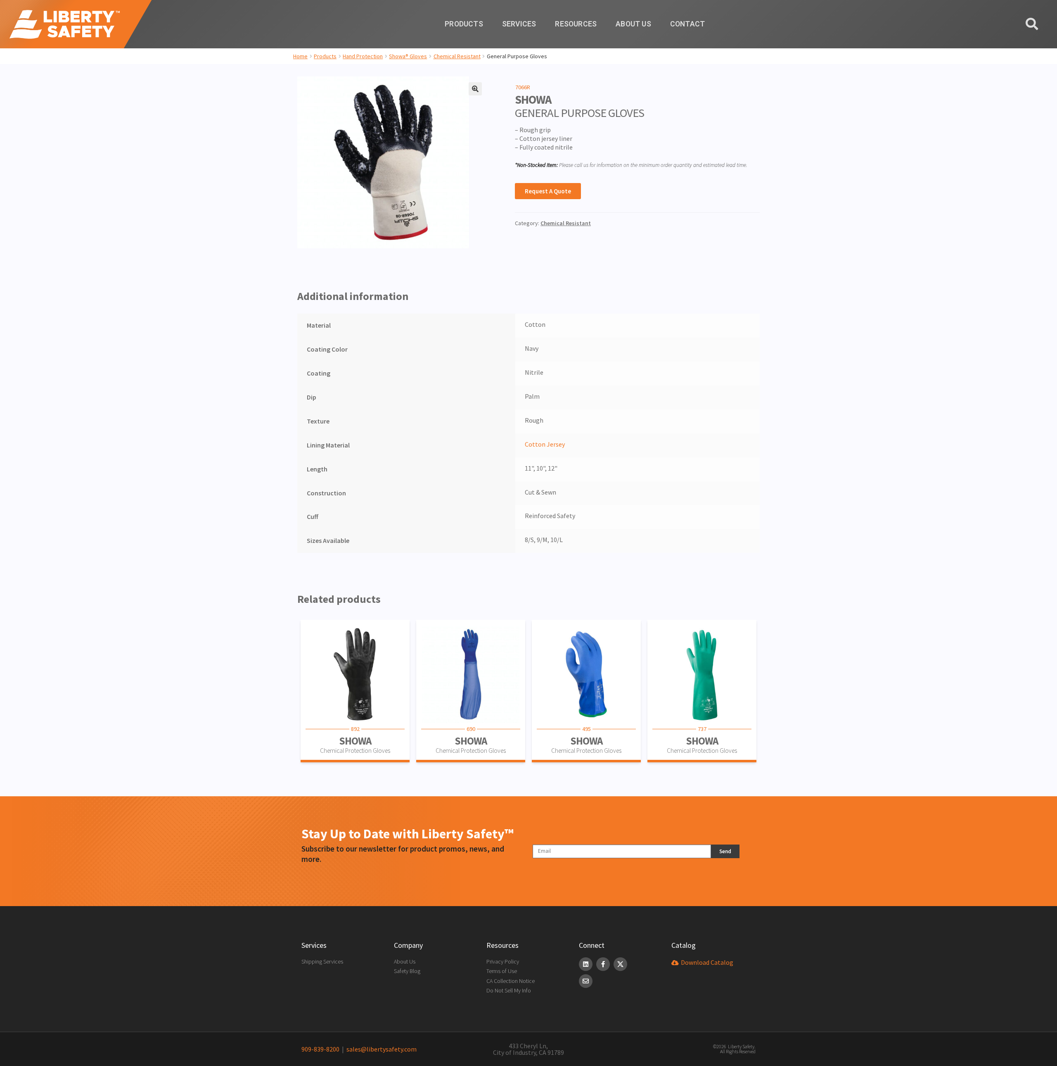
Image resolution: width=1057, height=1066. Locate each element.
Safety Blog (407, 971)
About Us (633, 24)
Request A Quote (548, 191)
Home (300, 56)
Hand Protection (363, 56)
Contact (687, 24)
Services (519, 24)
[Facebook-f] (603, 964)
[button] (475, 88)
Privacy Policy (502, 961)
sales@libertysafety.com (380, 1049)
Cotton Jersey (545, 444)
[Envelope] (585, 981)
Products (464, 24)
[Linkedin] (585, 964)
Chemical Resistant (457, 56)
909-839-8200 (320, 1049)
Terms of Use (501, 971)
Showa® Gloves (408, 56)
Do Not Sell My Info (508, 990)
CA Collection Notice (510, 981)
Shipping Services (322, 961)
